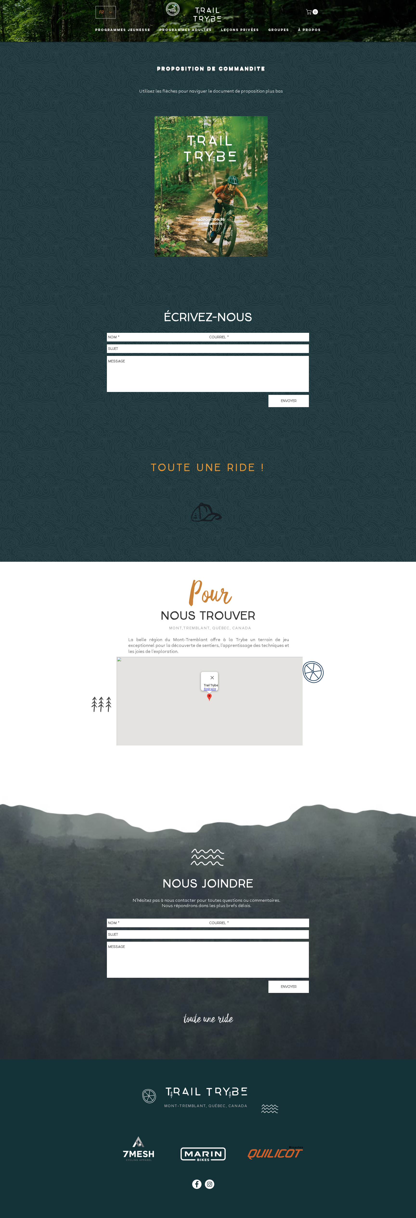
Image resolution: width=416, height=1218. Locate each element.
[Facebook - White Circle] (197, 1184)
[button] (312, 11)
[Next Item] (259, 210)
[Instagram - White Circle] (209, 1184)
